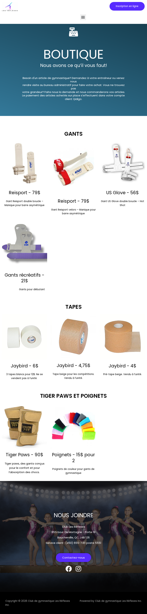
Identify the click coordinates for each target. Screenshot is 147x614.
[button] (127, 6)
